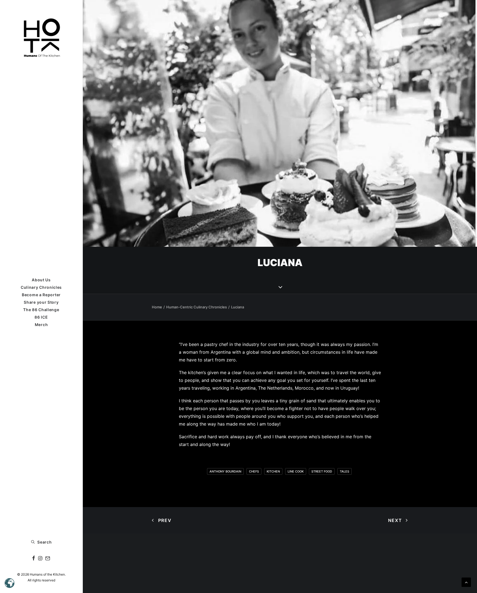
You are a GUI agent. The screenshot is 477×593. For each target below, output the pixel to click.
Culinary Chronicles (41, 287)
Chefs (254, 471)
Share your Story (41, 302)
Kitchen (273, 471)
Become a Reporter (41, 294)
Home (157, 307)
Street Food (321, 471)
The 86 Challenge (41, 309)
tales (344, 471)
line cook (296, 471)
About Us (41, 279)
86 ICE (41, 317)
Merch (41, 324)
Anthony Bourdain (225, 471)
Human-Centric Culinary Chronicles (196, 307)
